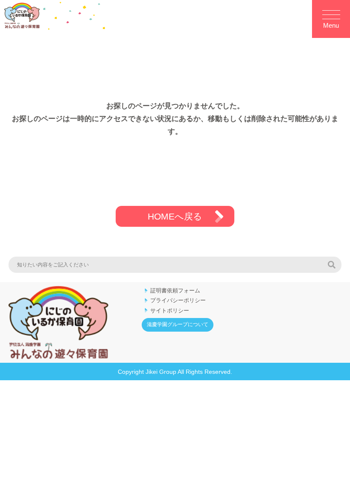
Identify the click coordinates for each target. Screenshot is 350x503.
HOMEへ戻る (175, 216)
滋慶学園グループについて (177, 324)
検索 (331, 265)
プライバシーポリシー (178, 300)
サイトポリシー (169, 310)
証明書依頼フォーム (175, 290)
